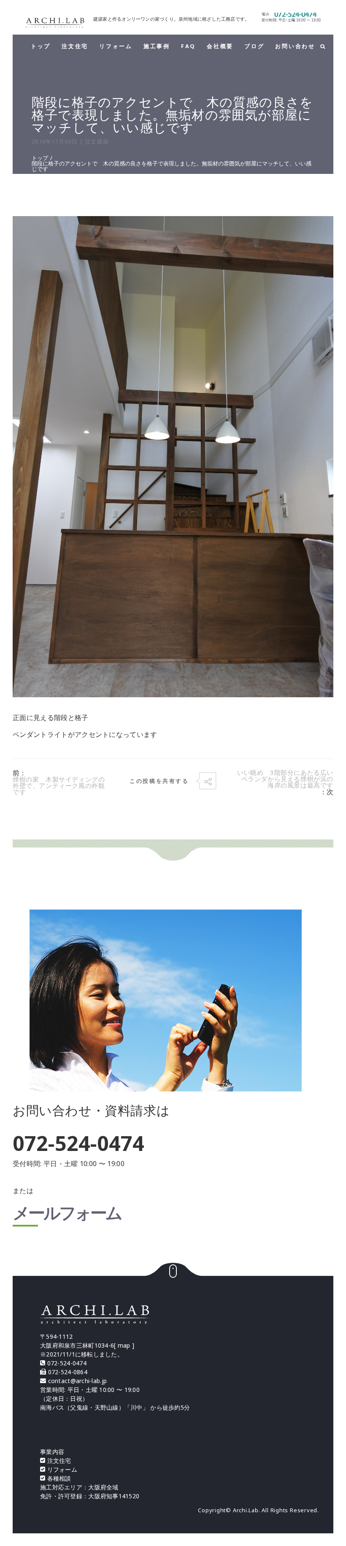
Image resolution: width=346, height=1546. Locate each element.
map (124, 1345)
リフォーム (115, 46)
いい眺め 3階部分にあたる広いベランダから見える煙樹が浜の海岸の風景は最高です (285, 778)
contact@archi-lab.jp (77, 1381)
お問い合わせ (295, 46)
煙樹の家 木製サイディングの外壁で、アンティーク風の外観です (59, 785)
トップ (41, 46)
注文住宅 (75, 46)
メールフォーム (67, 1214)
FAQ (188, 46)
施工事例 (156, 46)
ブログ (254, 46)
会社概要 (220, 46)
